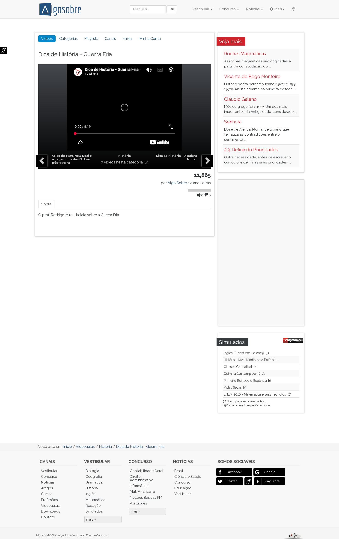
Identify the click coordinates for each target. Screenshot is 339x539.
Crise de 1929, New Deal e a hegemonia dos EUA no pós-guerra (72, 159)
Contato (48, 517)
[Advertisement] (259, 252)
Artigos (47, 488)
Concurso (228, 9)
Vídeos (47, 38)
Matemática (95, 500)
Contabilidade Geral (146, 471)
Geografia (94, 477)
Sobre (46, 204)
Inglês (90, 494)
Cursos (46, 494)
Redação (93, 506)
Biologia (92, 471)
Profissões (49, 500)
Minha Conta (150, 38)
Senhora (232, 122)
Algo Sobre (177, 183)
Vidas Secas (233, 387)
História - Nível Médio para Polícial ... (251, 360)
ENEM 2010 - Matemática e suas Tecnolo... (255, 394)
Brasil (178, 471)
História (124, 155)
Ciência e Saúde (187, 477)
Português (138, 503)
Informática (139, 486)
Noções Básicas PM (146, 497)
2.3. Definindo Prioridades (251, 149)
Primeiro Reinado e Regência (245, 380)
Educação (182, 488)
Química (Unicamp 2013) (242, 374)
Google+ (270, 472)
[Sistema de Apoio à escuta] (3, 50)
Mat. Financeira (142, 491)
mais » (91, 519)
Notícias (253, 9)
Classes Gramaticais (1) (241, 367)
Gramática (94, 482)
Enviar (127, 38)
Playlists (91, 38)
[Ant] (42, 161)
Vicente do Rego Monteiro (252, 76)
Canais (110, 38)
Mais (278, 9)
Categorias (68, 38)
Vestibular (201, 9)
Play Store (272, 481)
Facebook (234, 472)
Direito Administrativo (141, 478)
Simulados (94, 511)
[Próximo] (207, 161)
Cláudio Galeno (240, 99)
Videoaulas (50, 506)
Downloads (50, 511)
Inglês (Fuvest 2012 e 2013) (244, 353)
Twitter (232, 481)
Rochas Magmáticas (245, 53)
